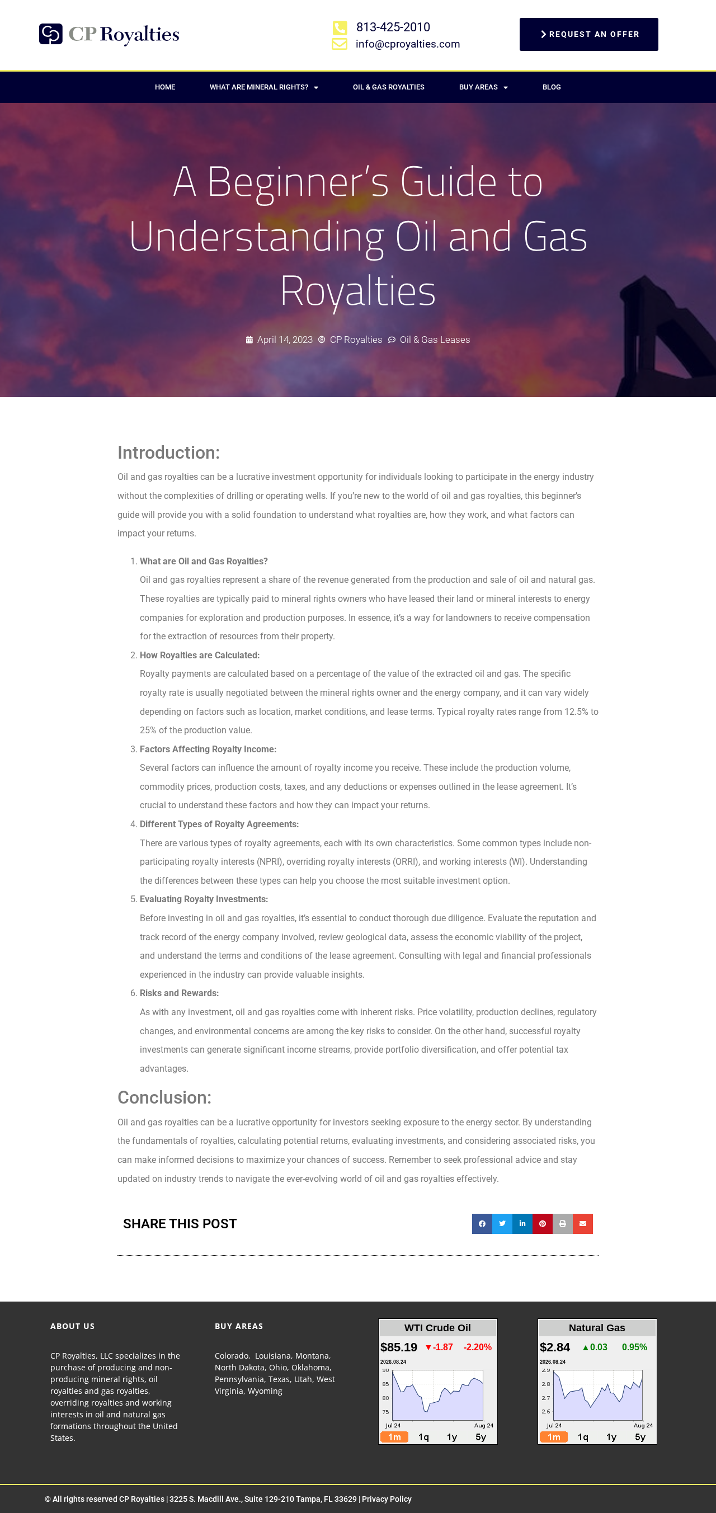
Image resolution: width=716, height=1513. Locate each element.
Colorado (231, 1355)
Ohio (278, 1367)
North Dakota (240, 1367)
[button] (482, 1224)
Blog (552, 87)
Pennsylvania (239, 1379)
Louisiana (273, 1355)
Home (165, 87)
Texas (279, 1379)
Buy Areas (478, 87)
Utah (303, 1379)
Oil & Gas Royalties (389, 87)
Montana (312, 1355)
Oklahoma (310, 1367)
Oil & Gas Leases (435, 339)
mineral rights (117, 1379)
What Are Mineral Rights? (259, 87)
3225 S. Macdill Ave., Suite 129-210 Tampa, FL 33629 (263, 1499)
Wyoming (265, 1390)
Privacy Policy (387, 1499)
